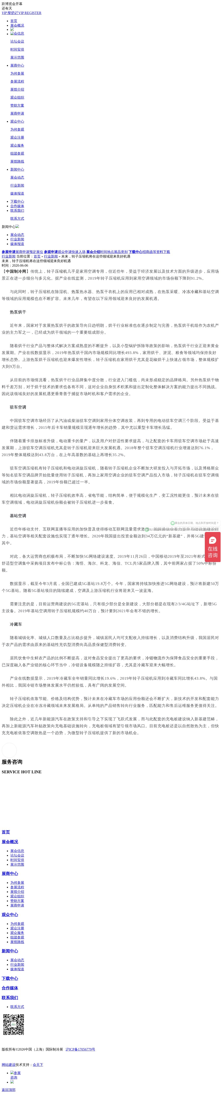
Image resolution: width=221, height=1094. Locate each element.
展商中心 (17, 65)
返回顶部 (9, 1090)
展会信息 (17, 33)
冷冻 (186, 292)
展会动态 (17, 177)
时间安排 (17, 49)
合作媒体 (17, 206)
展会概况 (17, 25)
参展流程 (17, 81)
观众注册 (17, 137)
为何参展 (17, 73)
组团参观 (17, 153)
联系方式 (17, 218)
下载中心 (17, 201)
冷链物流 (153, 658)
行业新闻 (17, 185)
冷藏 (194, 292)
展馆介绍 (17, 89)
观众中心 (17, 121)
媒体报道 (17, 193)
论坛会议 (17, 41)
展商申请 (17, 113)
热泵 (75, 292)
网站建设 (9, 1065)
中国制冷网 (16, 271)
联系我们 (17, 210)
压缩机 (61, 271)
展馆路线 (17, 161)
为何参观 (17, 129)
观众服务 (17, 145)
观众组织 (17, 97)
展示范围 (17, 57)
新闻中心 (17, 169)
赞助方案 (17, 105)
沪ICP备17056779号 (80, 1049)
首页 (13, 21)
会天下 (38, 1065)
